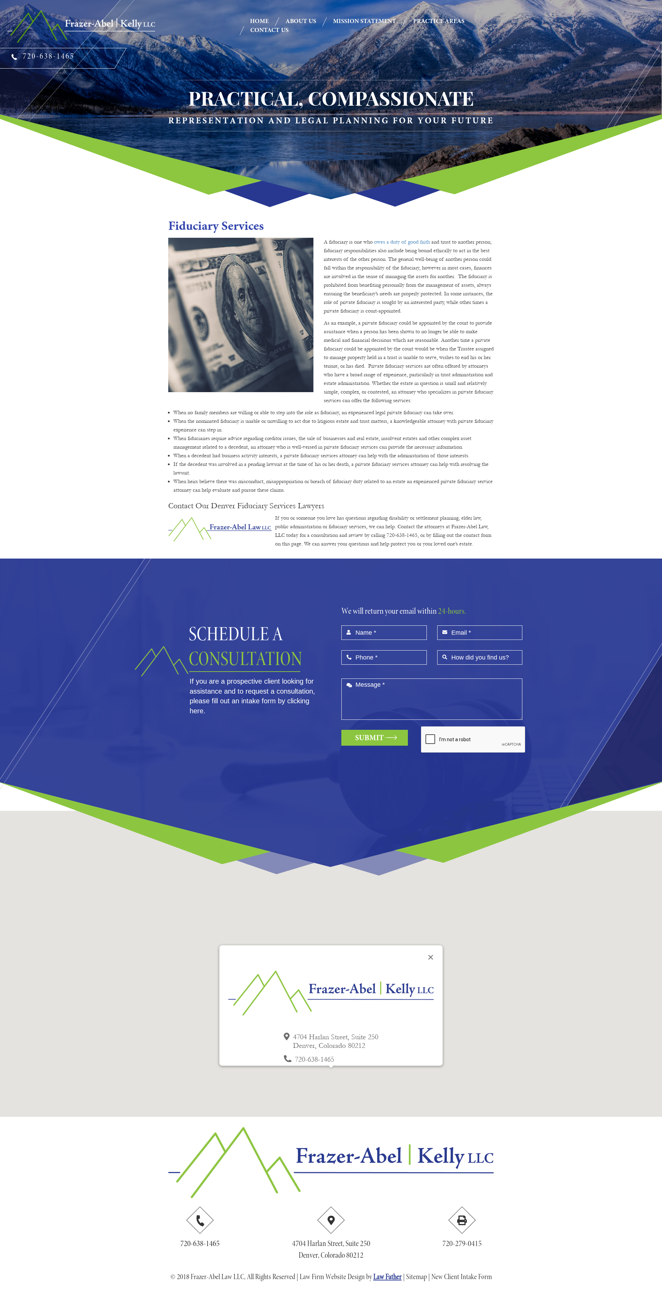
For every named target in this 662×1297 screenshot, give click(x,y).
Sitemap (416, 1277)
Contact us (269, 31)
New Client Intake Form (461, 1277)
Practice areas (438, 22)
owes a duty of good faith (402, 242)
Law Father (387, 1277)
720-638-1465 (200, 1244)
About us (300, 22)
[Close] (430, 957)
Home (259, 22)
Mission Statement (364, 22)
